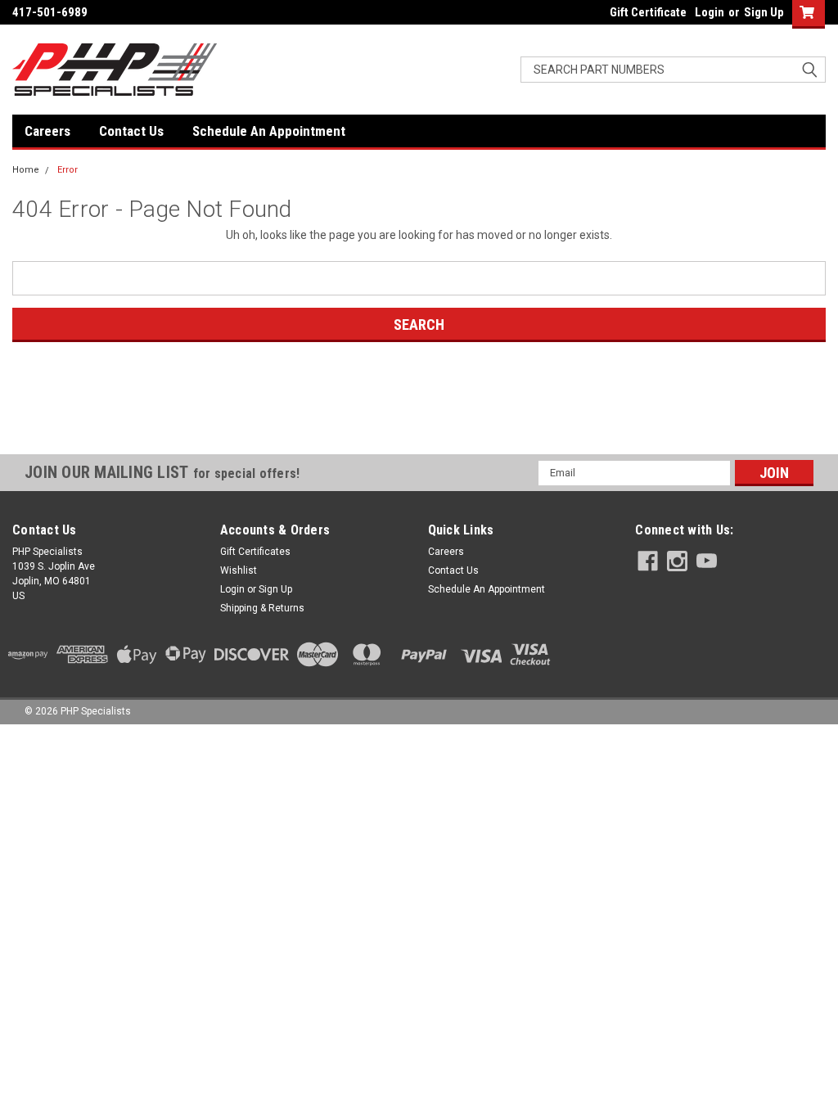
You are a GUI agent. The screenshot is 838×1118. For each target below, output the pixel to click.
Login (709, 12)
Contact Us (131, 131)
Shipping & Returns (262, 608)
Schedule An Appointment (268, 131)
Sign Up (764, 12)
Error (67, 170)
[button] (419, 424)
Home (25, 170)
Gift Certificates (255, 551)
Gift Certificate (648, 12)
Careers (47, 131)
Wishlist (238, 570)
